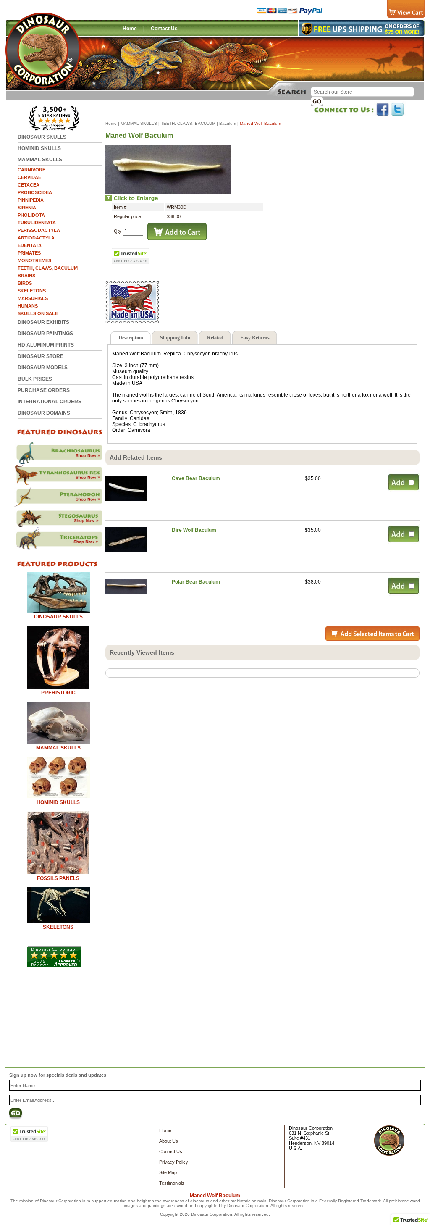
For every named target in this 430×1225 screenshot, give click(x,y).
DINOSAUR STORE (40, 356)
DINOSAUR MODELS (43, 368)
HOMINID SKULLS (39, 148)
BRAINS (26, 275)
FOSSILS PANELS (58, 878)
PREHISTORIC (58, 693)
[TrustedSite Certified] (130, 256)
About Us (168, 1141)
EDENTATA (30, 245)
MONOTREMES (34, 260)
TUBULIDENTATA (37, 222)
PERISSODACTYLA (39, 230)
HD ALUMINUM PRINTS (46, 345)
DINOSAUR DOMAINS (44, 413)
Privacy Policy (173, 1162)
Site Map (168, 1172)
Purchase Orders (44, 390)
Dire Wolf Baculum (194, 530)
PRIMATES (29, 252)
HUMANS (28, 305)
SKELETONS (32, 290)
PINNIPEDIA (31, 199)
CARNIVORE (31, 169)
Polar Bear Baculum (196, 582)
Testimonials (171, 1183)
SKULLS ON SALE (38, 313)
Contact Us (164, 29)
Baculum (227, 123)
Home (130, 29)
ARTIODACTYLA (36, 237)
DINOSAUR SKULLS (42, 137)
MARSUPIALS (33, 298)
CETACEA (28, 184)
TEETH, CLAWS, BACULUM (48, 268)
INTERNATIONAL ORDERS (49, 402)
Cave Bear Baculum (196, 478)
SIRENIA (27, 207)
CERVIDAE (29, 177)
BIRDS (25, 283)
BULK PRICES (35, 379)
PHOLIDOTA (31, 215)
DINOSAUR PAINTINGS (45, 333)
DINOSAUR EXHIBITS (43, 322)
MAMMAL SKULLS (40, 160)
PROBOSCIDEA (35, 192)
